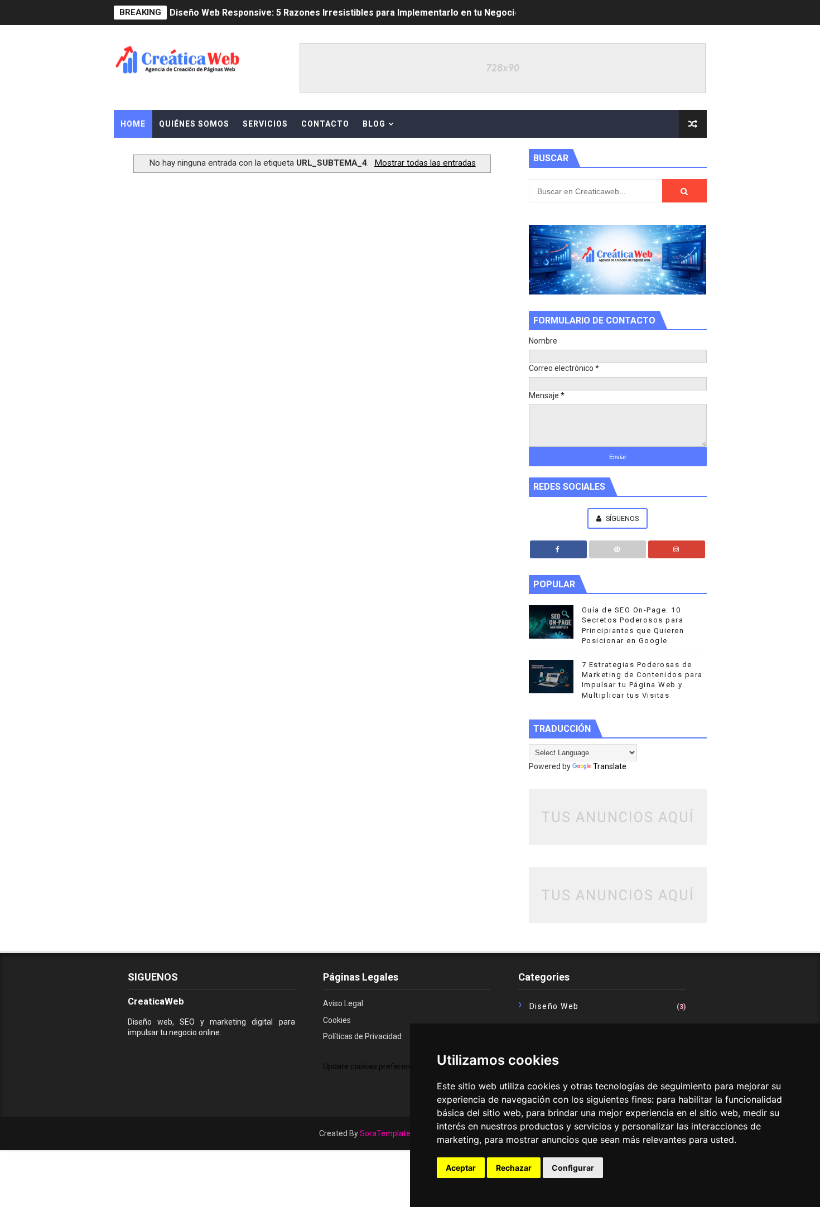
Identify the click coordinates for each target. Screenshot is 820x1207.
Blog (374, 123)
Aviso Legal (343, 1003)
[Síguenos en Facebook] (558, 549)
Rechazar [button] (514, 1167)
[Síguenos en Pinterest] (617, 549)
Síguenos (621, 518)
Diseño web (554, 1006)
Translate (609, 766)
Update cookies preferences (372, 1066)
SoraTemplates (387, 1133)
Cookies (337, 1020)
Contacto (325, 123)
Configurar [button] (573, 1167)
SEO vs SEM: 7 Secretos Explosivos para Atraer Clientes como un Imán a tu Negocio (347, 14)
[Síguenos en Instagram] (676, 549)
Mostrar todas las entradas (425, 163)
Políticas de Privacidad (362, 1036)
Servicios (265, 123)
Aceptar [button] (461, 1167)
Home (133, 123)
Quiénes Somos (194, 123)
